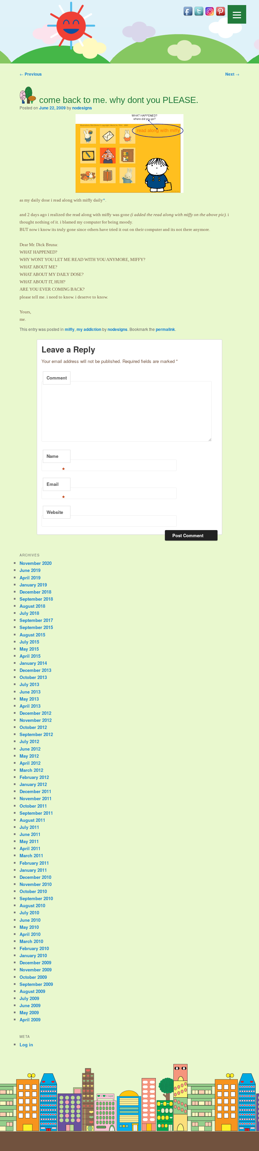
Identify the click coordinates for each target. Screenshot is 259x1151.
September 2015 (36, 627)
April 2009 (30, 1019)
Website (55, 512)
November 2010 (36, 884)
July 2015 (29, 641)
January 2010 (33, 955)
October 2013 (33, 677)
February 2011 (34, 863)
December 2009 (35, 962)
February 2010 (34, 948)
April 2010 (30, 934)
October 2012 (33, 727)
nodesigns (82, 108)
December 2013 (35, 670)
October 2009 (33, 977)
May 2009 (29, 1012)
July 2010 (29, 912)
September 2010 (36, 898)
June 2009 (30, 1005)
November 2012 (36, 720)
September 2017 (36, 620)
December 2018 (35, 591)
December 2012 (35, 713)
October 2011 (33, 806)
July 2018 (29, 613)
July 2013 (29, 684)
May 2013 (29, 699)
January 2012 (33, 784)
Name (56, 458)
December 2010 (35, 877)
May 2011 (29, 841)
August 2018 (32, 606)
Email (56, 486)
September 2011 (36, 813)
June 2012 (30, 748)
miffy (70, 329)
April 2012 (30, 763)
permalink (165, 329)
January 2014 (33, 663)
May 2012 (29, 756)
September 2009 (36, 984)
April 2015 (30, 656)
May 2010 (29, 927)
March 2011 (31, 855)
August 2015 (32, 634)
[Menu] (237, 14)
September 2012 (36, 734)
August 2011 (32, 820)
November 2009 (36, 969)
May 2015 (29, 649)
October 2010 (33, 891)
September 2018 (36, 599)
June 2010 (30, 920)
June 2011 (30, 834)
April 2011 (30, 848)
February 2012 (34, 777)
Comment (57, 377)
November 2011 (36, 798)
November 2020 (36, 563)
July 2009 (29, 998)
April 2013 (30, 706)
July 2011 (29, 827)
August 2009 (32, 991)
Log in (26, 1044)
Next (232, 74)
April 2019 (30, 577)
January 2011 (33, 870)
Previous (31, 74)
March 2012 (31, 770)
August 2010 (32, 905)
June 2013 (30, 691)
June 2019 (30, 570)
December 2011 (35, 791)
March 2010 (31, 941)
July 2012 (29, 741)
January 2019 (33, 584)
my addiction (89, 329)
